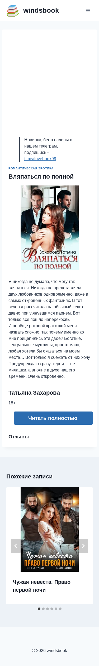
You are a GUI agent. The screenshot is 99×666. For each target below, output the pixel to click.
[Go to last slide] (16, 546)
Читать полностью (52, 418)
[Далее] (83, 546)
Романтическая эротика (31, 168)
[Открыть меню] (88, 10)
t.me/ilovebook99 (40, 158)
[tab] (39, 609)
